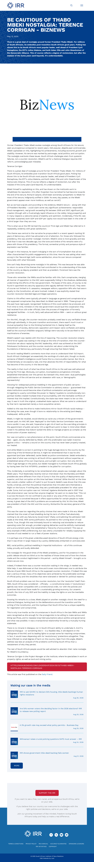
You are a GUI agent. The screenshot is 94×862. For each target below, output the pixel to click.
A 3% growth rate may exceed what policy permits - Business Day (51, 726)
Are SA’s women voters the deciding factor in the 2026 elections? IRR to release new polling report (51, 711)
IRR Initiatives (41, 846)
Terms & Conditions (15, 844)
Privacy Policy (31, 844)
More (16, 765)
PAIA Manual (43, 844)
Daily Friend (47, 674)
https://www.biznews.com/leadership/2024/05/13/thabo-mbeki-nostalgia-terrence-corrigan (42, 666)
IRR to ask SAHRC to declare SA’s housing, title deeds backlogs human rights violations (51, 695)
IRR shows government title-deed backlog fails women (51, 754)
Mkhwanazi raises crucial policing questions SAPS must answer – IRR (51, 740)
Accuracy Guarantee (58, 844)
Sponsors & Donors (76, 844)
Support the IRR (47, 793)
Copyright (53, 846)
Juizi (52, 858)
